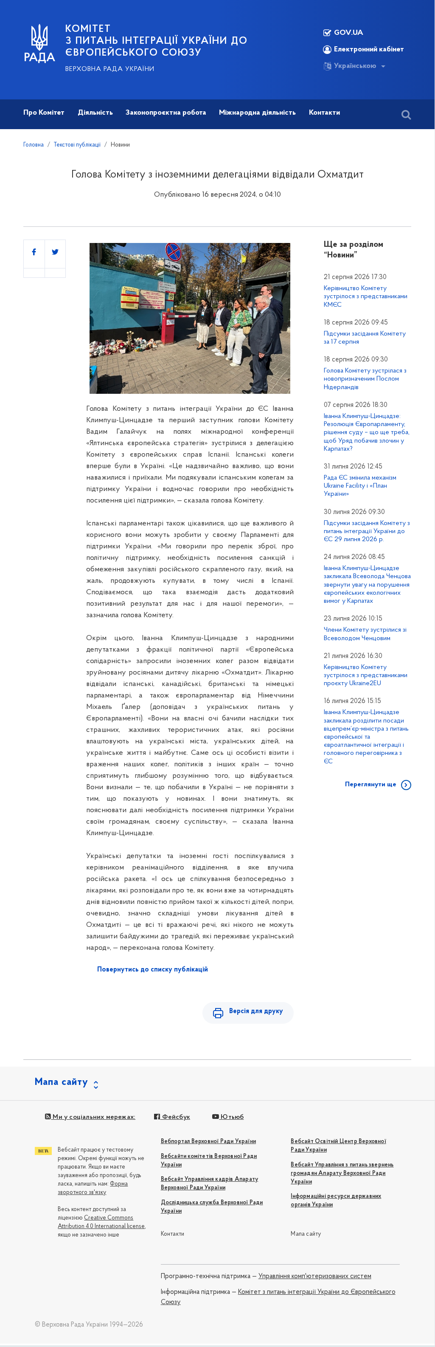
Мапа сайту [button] (61, 1082)
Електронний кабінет (369, 50)
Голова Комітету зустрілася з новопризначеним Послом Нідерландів (365, 378)
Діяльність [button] (95, 113)
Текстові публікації (77, 145)
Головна (33, 145)
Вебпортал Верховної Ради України (208, 1141)
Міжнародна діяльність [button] (257, 113)
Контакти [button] (324, 113)
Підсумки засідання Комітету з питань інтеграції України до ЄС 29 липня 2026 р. (367, 531)
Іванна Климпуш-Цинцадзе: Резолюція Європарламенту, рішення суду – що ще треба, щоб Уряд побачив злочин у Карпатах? (367, 432)
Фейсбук (175, 1117)
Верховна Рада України (109, 69)
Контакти (173, 1234)
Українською (355, 66)
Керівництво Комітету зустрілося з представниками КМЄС (365, 296)
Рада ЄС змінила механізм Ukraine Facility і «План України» (360, 485)
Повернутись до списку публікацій (152, 969)
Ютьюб (231, 1117)
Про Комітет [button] (44, 113)
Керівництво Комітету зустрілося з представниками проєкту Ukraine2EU (365, 675)
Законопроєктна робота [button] (166, 113)
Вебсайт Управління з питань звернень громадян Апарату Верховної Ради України (342, 1173)
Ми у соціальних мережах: (93, 1117)
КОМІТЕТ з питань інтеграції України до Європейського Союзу (156, 41)
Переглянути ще (370, 784)
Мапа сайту (306, 1234)
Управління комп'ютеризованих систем (314, 1276)
